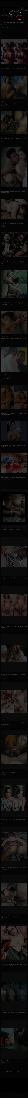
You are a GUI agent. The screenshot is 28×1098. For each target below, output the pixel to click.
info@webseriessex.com (17, 15)
